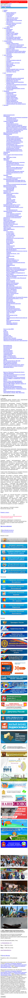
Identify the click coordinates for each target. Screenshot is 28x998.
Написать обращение (11, 100)
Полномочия (9, 29)
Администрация (7, 41)
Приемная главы (10, 32)
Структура (8, 57)
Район (4, 11)
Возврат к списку (5, 512)
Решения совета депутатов (12, 70)
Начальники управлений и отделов (17, 47)
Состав (8, 58)
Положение (12, 25)
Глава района (6, 28)
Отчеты (8, 67)
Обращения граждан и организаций (15, 78)
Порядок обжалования (11, 97)
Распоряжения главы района (13, 38)
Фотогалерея (4, 853)
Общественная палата (11, 19)
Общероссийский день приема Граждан (16, 103)
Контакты (5, 105)
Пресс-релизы (9, 64)
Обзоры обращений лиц (12, 101)
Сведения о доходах (11, 71)
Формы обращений (11, 96)
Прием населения (10, 65)
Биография (9, 30)
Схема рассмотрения (11, 94)
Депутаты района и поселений (13, 23)
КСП (4, 73)
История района (10, 14)
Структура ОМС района (12, 17)
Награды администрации (12, 50)
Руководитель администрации (16, 44)
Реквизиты (9, 53)
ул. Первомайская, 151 (6, 942)
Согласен (3, 996)
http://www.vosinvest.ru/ (6, 526)
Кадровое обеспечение (11, 87)
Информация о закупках (12, 80)
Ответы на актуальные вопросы (14, 102)
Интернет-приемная (11, 92)
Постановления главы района (13, 37)
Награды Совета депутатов (13, 62)
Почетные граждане (11, 24)
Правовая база (9, 93)
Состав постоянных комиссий (13, 60)
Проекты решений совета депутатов (15, 69)
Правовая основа (10, 48)
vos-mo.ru (16, 2)
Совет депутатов (7, 55)
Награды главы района (12, 34)
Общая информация (11, 12)
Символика (9, 16)
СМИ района (9, 26)
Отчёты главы (9, 35)
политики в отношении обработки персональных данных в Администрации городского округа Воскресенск (14, 965)
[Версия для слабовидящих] (5, 7)
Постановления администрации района (16, 51)
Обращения (9, 66)
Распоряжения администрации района (15, 52)
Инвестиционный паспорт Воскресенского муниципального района (11, 517)
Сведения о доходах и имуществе (14, 39)
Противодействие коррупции (13, 79)
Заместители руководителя (15, 46)
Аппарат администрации (12, 43)
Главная (5, 10)
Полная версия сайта (6, 6)
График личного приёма (12, 33)
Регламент (8, 61)
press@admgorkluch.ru (6, 950)
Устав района (9, 15)
